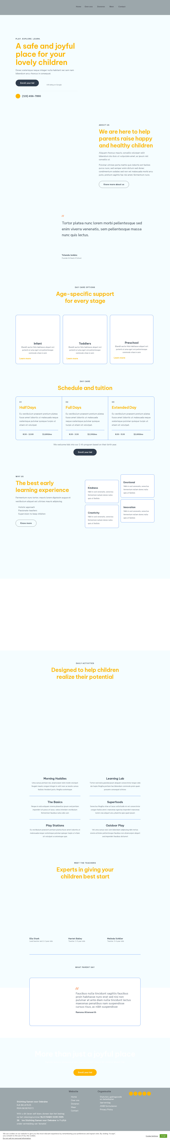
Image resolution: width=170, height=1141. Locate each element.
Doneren (101, 7)
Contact (121, 7)
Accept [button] (163, 1136)
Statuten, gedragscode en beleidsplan (111, 1098)
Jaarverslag (105, 1102)
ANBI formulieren (108, 1106)
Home (78, 7)
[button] (89, 6)
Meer (112, 7)
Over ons (89, 7)
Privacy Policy (106, 1109)
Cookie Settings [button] (152, 1136)
